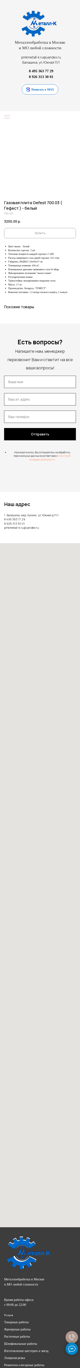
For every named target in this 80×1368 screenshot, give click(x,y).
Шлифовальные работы (20, 1343)
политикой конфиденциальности (50, 457)
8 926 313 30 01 (41, 77)
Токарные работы (16, 1322)
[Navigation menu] (7, 117)
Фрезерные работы (17, 1329)
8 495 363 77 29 (41, 71)
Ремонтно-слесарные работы (24, 1365)
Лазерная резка (14, 1358)
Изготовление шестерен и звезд (26, 1351)
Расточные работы (17, 1336)
